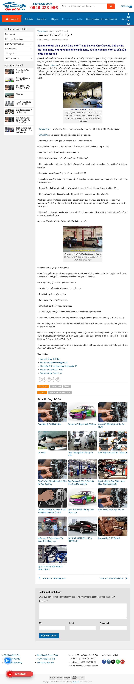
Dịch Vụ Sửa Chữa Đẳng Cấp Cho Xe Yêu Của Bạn (23, 120)
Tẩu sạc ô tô (10, 53)
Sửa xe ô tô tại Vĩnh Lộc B (51, 369)
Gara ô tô (76, 682)
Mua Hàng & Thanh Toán (47, 655)
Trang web (104, 623)
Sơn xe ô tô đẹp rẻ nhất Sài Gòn (23, 79)
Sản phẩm (41, 19)
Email (71, 623)
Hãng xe (54, 19)
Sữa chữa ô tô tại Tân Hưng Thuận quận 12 (58, 366)
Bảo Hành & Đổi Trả (11, 655)
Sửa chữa (43, 135)
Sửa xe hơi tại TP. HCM (49, 359)
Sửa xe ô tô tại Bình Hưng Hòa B (54, 362)
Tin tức (79, 19)
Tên (40, 623)
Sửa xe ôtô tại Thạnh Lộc (51, 373)
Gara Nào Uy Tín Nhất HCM (22, 71)
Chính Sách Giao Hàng (13, 662)
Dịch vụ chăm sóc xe (14, 39)
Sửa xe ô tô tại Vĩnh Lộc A (60, 392)
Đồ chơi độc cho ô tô (45, 662)
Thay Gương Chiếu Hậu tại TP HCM (23, 103)
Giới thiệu (29, 19)
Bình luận (43, 601)
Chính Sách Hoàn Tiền (46, 659)
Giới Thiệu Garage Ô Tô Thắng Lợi (24, 111)
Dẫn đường (10, 34)
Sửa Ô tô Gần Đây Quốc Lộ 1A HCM (23, 87)
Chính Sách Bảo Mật (12, 659)
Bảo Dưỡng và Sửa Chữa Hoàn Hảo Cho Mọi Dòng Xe (24, 130)
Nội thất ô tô (10, 49)
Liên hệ (124, 19)
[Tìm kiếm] (111, 6)
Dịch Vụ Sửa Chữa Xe (14, 44)
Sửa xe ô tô (44, 129)
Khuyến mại (67, 19)
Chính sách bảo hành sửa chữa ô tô (101, 19)
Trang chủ (41, 31)
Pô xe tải (19, 94)
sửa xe (53, 65)
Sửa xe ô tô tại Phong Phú (54, 578)
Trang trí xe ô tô (12, 58)
